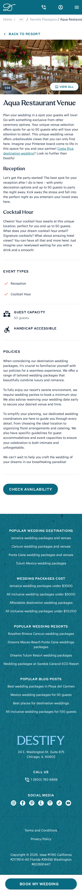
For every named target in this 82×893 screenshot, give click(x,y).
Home (7, 19)
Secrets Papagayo (43, 19)
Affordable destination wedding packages (41, 603)
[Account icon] (60, 7)
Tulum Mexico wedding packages (41, 563)
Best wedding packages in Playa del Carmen (41, 686)
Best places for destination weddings (41, 703)
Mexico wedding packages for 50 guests (41, 695)
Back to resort (24, 34)
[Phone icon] (43, 7)
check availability (30, 489)
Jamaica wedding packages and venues (41, 538)
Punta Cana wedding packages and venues (41, 555)
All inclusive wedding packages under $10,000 (41, 611)
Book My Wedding (39, 883)
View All (65, 88)
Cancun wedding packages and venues (41, 546)
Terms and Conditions (41, 830)
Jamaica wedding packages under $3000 (41, 586)
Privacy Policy (41, 839)
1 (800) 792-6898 (44, 779)
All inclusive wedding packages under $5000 (41, 594)
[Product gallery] (41, 67)
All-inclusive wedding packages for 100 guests (41, 712)
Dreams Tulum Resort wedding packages (41, 655)
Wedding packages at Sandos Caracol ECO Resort (41, 664)
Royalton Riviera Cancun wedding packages (41, 634)
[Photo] (41, 67)
